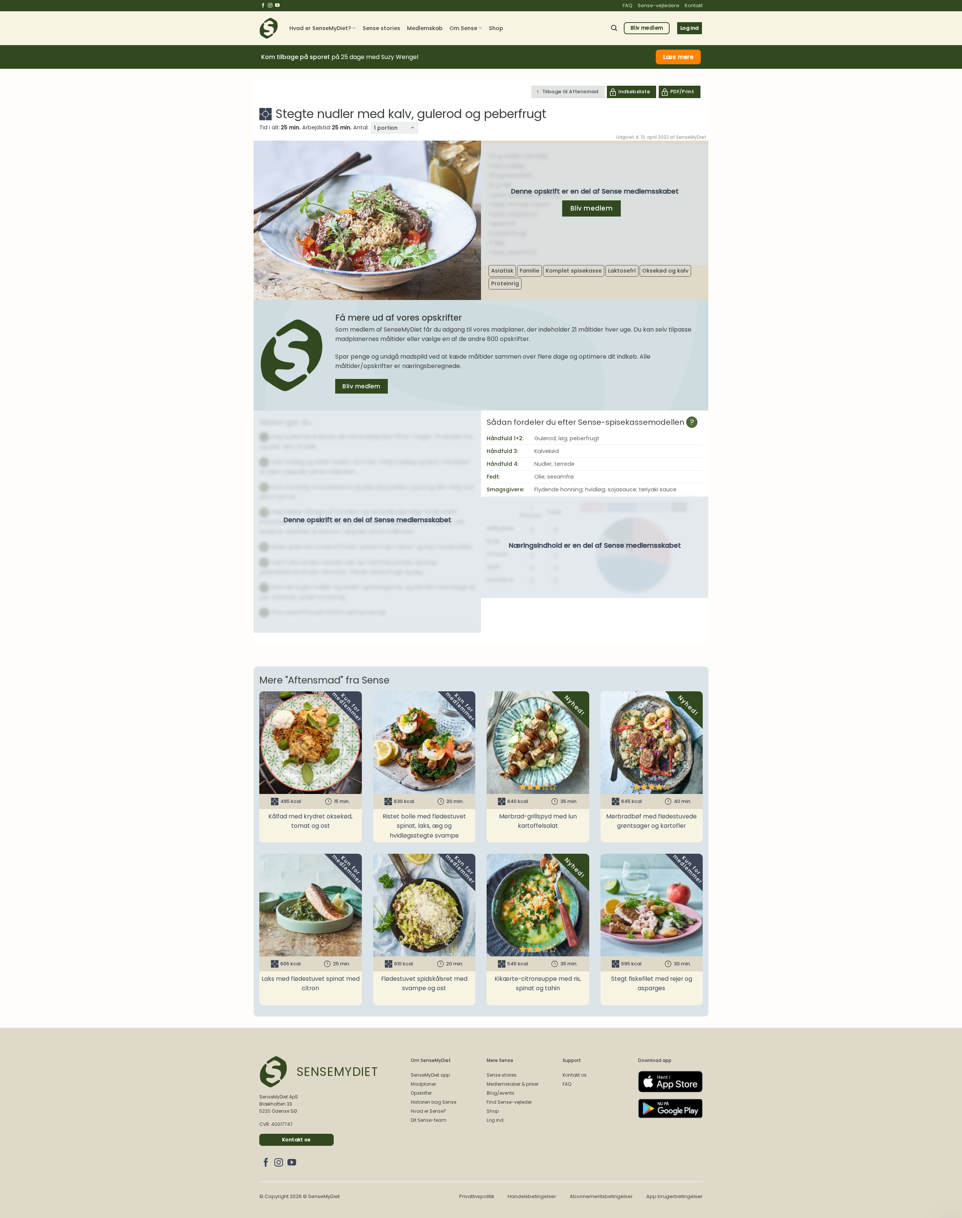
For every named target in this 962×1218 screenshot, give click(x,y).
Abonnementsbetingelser (601, 1196)
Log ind (495, 1120)
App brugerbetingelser (674, 1196)
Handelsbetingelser (532, 1196)
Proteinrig (505, 283)
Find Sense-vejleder (509, 1102)
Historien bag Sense (433, 1102)
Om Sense (463, 28)
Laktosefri (622, 270)
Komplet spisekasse (574, 270)
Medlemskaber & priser (512, 1084)
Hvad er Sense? (428, 1111)
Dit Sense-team (428, 1120)
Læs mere (678, 57)
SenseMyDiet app (430, 1075)
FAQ (627, 5)
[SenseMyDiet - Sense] (268, 28)
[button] (614, 28)
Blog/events (500, 1093)
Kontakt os (575, 1075)
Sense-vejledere (658, 5)
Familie (529, 270)
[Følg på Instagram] (270, 5)
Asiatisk (502, 270)
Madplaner (423, 1084)
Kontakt (694, 5)
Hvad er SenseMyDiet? (320, 28)
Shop (496, 28)
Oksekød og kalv (665, 270)
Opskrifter (421, 1093)
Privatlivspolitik (476, 1196)
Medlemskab (425, 28)
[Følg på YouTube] (277, 5)
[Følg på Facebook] (263, 5)
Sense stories (381, 28)
